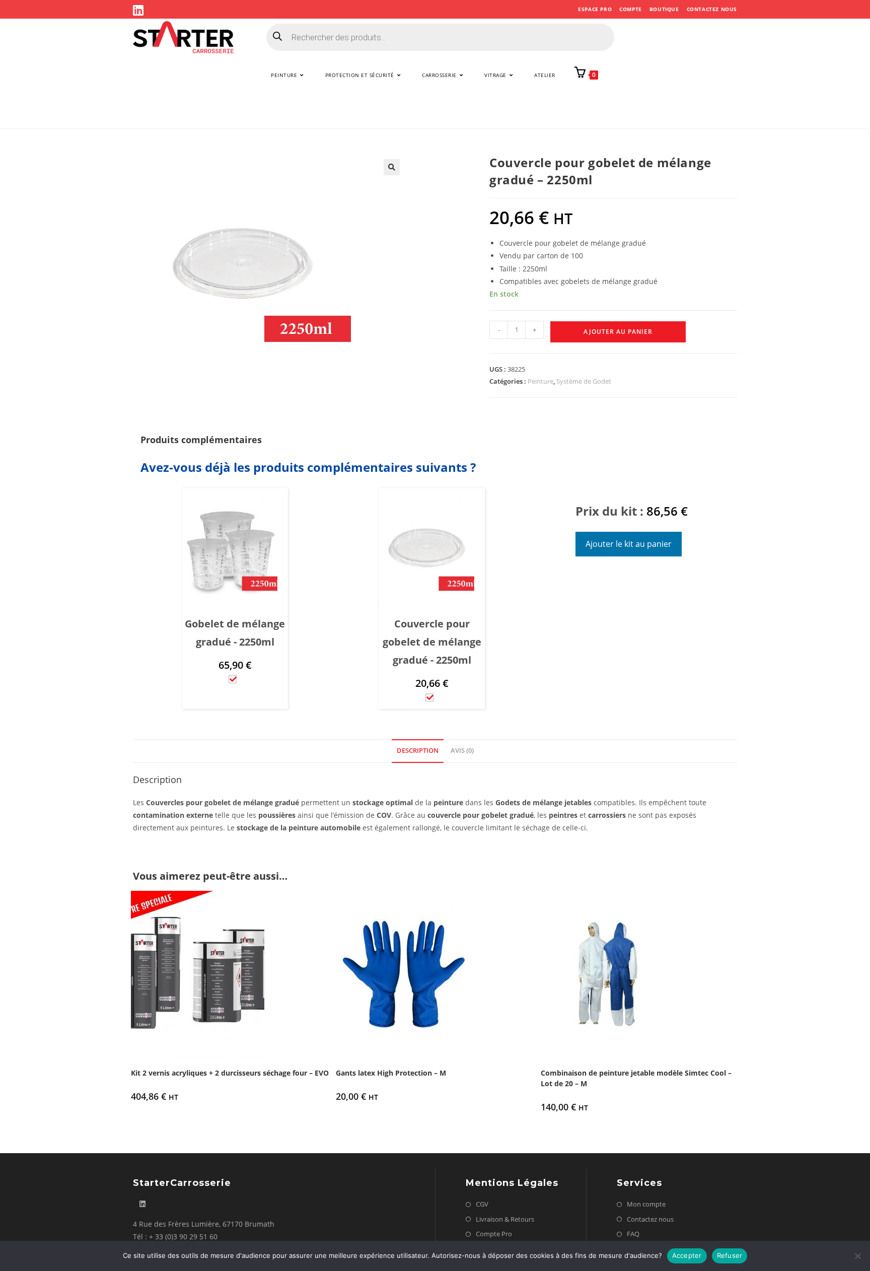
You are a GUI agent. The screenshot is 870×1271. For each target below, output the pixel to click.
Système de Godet (583, 381)
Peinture (540, 381)
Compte (630, 9)
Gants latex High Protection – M (391, 1073)
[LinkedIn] (140, 10)
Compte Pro (494, 1233)
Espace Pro (595, 9)
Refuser (730, 1255)
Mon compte (646, 1204)
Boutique (664, 9)
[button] (392, 167)
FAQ (633, 1233)
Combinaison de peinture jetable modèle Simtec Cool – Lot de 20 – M (636, 1078)
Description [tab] (418, 750)
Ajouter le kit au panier (629, 543)
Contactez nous (712, 9)
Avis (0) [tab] (462, 750)
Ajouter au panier (618, 331)
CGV (482, 1204)
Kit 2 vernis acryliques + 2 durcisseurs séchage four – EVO (230, 1073)
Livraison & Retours (505, 1219)
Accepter (687, 1255)
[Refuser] (857, 1256)
